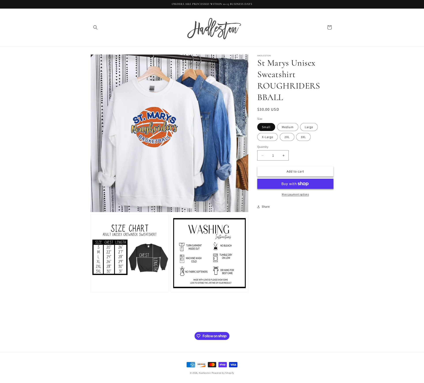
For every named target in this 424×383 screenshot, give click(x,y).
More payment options (295, 194)
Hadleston (205, 372)
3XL (303, 137)
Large (309, 127)
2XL (287, 137)
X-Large (267, 137)
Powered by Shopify (223, 372)
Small (266, 127)
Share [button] (266, 207)
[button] (95, 27)
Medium (288, 127)
